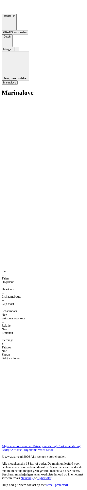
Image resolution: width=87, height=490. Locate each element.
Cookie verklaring (69, 446)
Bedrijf (6, 449)
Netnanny (27, 478)
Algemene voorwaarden (17, 446)
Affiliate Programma (24, 449)
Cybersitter (44, 478)
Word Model (46, 449)
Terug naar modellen (15, 78)
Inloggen (8, 49)
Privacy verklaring (45, 446)
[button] (7, 40)
